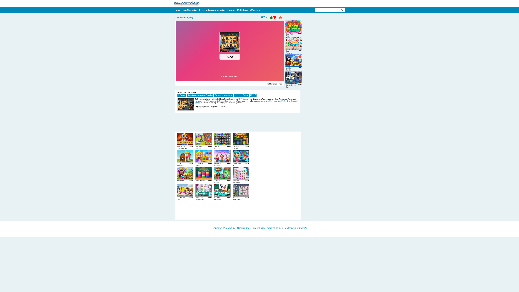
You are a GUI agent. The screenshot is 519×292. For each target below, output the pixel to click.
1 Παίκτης (181, 95)
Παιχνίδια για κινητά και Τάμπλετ (200, 95)
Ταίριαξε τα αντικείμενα (223, 95)
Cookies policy (274, 228)
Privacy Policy (258, 228)
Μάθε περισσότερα (257, 290)
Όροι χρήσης (243, 228)
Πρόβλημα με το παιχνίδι (295, 228)
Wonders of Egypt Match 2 (278, 101)
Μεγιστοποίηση (275, 84)
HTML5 (253, 95)
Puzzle (245, 95)
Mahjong (237, 95)
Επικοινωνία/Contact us (223, 228)
